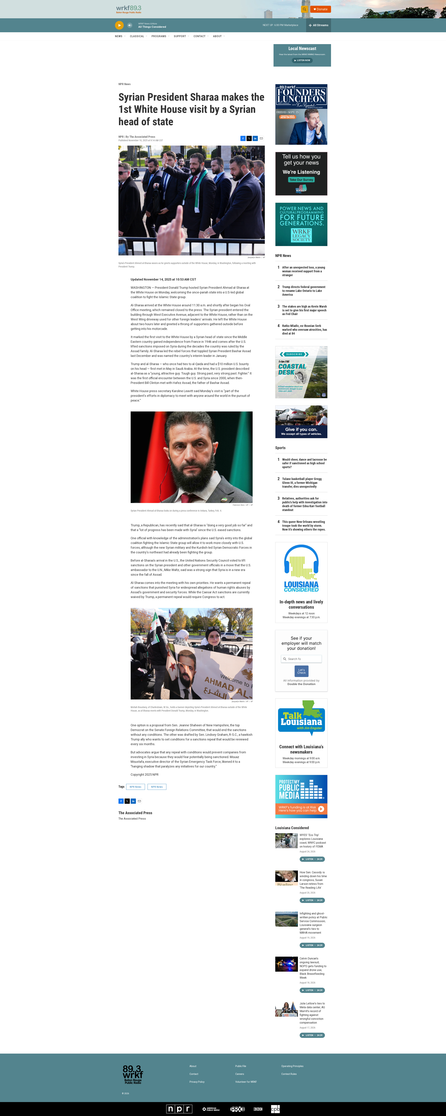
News (118, 36)
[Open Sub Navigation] (125, 36)
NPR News (124, 84)
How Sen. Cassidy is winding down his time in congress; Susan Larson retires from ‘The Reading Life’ (313, 880)
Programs (159, 36)
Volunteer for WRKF (246, 1082)
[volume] (130, 25)
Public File (240, 1066)
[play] (119, 25)
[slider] (135, 25)
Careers (239, 1074)
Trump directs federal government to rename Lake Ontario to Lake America (303, 290)
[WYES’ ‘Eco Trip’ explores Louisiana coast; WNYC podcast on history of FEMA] (286, 840)
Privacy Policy (197, 1082)
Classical (137, 36)
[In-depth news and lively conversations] (301, 568)
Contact (200, 36)
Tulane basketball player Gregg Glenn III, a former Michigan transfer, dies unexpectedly (302, 482)
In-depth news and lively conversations (301, 604)
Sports (280, 448)
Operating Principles (292, 1066)
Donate (322, 9)
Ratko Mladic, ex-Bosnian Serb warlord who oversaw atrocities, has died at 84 (304, 329)
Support (180, 36)
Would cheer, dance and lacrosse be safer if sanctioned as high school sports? (304, 463)
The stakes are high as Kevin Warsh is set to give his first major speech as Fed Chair (304, 310)
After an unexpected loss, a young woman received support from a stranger (303, 271)
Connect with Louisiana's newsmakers (301, 749)
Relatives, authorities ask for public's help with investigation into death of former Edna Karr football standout (304, 504)
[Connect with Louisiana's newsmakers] (301, 719)
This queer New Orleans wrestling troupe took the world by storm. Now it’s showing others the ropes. (304, 525)
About (217, 36)
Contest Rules (289, 1074)
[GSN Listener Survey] (301, 173)
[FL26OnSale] (301, 114)
